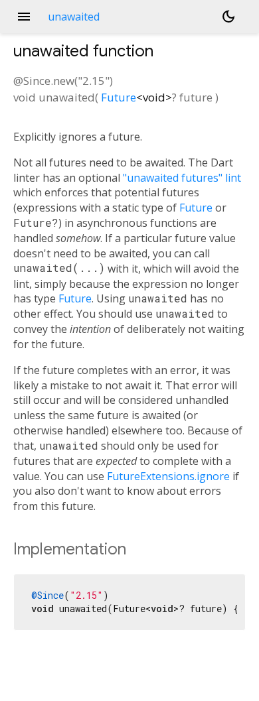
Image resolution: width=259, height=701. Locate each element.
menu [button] (24, 17)
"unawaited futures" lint (182, 177)
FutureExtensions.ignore (168, 476)
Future (118, 97)
